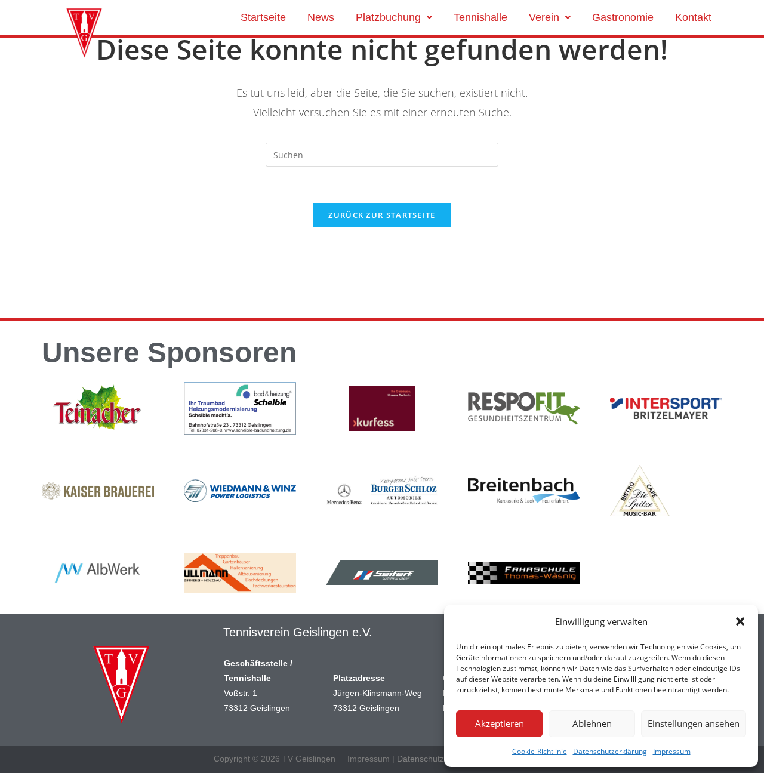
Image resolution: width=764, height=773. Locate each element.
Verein (544, 17)
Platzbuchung (388, 17)
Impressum (672, 751)
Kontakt (693, 17)
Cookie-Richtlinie (539, 751)
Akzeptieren (499, 723)
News (320, 17)
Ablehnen (592, 723)
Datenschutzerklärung (610, 751)
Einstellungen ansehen (694, 723)
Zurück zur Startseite (381, 215)
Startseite (263, 17)
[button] (740, 621)
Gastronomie (623, 17)
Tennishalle (480, 17)
